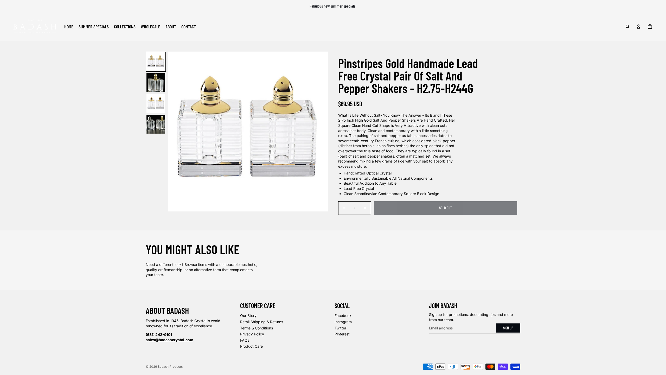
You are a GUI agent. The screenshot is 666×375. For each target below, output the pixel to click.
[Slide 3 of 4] (155, 103)
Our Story (248, 315)
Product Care (251, 346)
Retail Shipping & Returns (261, 322)
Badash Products (170, 366)
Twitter (340, 328)
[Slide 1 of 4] (155, 61)
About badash (167, 310)
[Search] (627, 26)
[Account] (638, 26)
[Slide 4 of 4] (155, 124)
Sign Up (508, 328)
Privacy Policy (252, 334)
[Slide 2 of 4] (155, 82)
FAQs (244, 340)
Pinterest (342, 334)
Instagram (343, 322)
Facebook (343, 315)
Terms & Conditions (256, 328)
